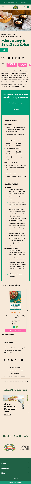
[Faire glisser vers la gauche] (3, 311)
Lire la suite (7, 415)
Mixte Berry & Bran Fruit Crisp (11, 36)
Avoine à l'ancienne (19, 153)
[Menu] (3, 7)
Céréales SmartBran (19, 144)
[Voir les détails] (15, 300)
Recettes (11, 34)
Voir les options (15, 330)
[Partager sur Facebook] (9, 58)
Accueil (3, 34)
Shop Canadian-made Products (15, 2)
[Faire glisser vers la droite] (28, 311)
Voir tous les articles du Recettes (14, 381)
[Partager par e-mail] (19, 58)
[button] (24, 7)
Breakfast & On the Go (11, 65)
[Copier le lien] (23, 58)
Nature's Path (23, 65)
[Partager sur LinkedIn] (12, 58)
